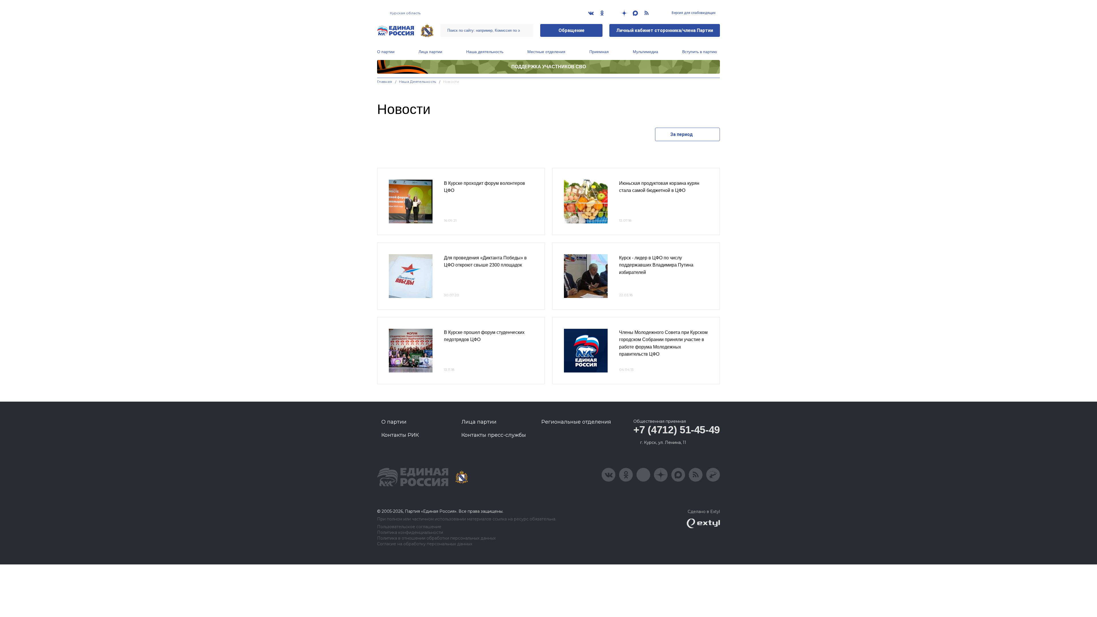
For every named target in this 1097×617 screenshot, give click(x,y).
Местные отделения (546, 51)
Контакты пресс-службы (493, 435)
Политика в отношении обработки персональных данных (436, 538)
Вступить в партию (699, 51)
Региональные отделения (576, 422)
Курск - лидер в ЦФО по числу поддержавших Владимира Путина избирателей (656, 265)
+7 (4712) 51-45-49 (676, 430)
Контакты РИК (400, 435)
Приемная (599, 51)
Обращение (571, 30)
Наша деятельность (484, 51)
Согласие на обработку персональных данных (424, 544)
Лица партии (430, 51)
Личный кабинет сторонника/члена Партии (664, 30)
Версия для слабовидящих (693, 13)
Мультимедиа (645, 51)
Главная (384, 81)
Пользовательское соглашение (409, 526)
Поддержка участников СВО (548, 66)
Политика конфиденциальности (410, 532)
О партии (386, 51)
